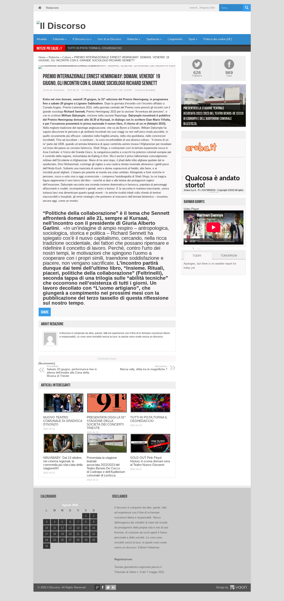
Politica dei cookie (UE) (218, 39)
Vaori (238, 587)
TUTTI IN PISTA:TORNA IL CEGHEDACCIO (95, 48)
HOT (114, 90)
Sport (193, 39)
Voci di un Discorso (109, 39)
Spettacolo (154, 39)
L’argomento (175, 39)
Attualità (42, 39)
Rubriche (133, 39)
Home (40, 7)
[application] (213, 227)
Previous (178, 106)
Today (197, 255)
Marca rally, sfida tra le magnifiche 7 (143, 368)
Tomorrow (229, 255)
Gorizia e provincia (101, 90)
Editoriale (59, 39)
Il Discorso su (82, 39)
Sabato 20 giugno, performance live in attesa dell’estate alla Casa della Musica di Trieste (72, 371)
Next (249, 106)
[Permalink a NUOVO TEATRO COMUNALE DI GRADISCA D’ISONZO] (63, 411)
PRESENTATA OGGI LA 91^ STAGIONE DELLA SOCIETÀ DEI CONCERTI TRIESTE (106, 423)
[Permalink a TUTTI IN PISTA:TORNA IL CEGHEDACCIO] (150, 411)
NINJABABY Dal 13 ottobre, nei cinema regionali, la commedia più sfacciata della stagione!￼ (63, 463)
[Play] (186, 241)
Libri (121, 90)
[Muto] (193, 248)
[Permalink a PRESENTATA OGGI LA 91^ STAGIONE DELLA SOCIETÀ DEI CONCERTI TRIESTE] (107, 411)
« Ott (46, 551)
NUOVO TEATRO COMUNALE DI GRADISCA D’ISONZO (62, 421)
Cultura (66, 57)
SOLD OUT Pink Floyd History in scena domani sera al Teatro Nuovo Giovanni (150, 461)
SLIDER (128, 90)
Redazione (52, 7)
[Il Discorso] (61, 26)
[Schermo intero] (199, 248)
